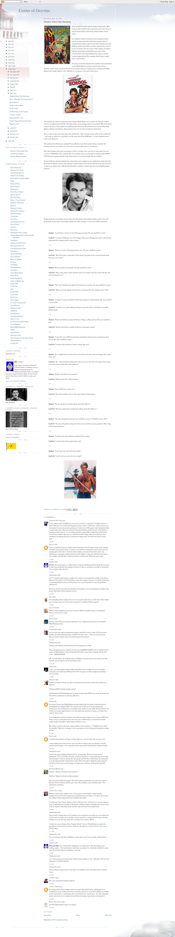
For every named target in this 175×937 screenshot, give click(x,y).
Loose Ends (14, 294)
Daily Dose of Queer (16, 192)
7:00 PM (51, 698)
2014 (10, 44)
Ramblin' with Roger (17, 203)
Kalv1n (51, 544)
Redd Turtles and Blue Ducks (19, 178)
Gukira (12, 330)
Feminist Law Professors (18, 243)
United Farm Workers (17, 154)
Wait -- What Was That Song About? (21, 99)
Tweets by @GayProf (12, 437)
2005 (10, 141)
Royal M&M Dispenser (17, 327)
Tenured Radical (15, 267)
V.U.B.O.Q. (14, 286)
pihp (11, 289)
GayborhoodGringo (16, 316)
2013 (10, 47)
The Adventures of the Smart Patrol (21, 338)
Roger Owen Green (55, 902)
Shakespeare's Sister (16, 170)
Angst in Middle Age (17, 281)
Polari (12, 181)
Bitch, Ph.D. (14, 275)
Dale (50, 597)
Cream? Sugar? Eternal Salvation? (20, 121)
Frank (51, 701)
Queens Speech (15, 194)
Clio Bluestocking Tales (18, 248)
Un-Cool (13, 227)
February (13, 134)
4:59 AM (51, 809)
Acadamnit (14, 240)
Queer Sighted (15, 186)
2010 (10, 57)
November (13, 75)
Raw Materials (15, 313)
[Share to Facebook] (74, 510)
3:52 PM (51, 542)
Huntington (14, 189)
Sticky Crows (14, 319)
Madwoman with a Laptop (18, 232)
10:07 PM (51, 748)
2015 (10, 41)
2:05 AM (51, 788)
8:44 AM (51, 627)
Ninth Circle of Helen (17, 175)
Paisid (51, 736)
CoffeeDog (14, 265)
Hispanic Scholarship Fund (19, 151)
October (13, 78)
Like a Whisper (15, 256)
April (12, 128)
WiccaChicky (14, 224)
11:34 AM (51, 664)
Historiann (13, 230)
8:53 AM (51, 640)
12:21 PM (51, 831)
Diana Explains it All (16, 118)
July (11, 87)
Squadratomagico (16, 213)
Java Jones (13, 219)
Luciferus (52, 878)
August (12, 84)
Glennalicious (15, 332)
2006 (10, 69)
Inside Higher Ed (15, 167)
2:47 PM (51, 853)
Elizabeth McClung (55, 520)
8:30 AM (51, 616)
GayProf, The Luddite (16, 105)
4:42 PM (51, 572)
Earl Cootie (14, 297)
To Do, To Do (14, 108)
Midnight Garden (16, 208)
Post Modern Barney (17, 173)
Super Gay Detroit (16, 278)
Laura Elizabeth (15, 324)
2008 (10, 63)
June (11, 90)
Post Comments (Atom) (60, 920)
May (11, 93)
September (13, 81)
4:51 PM (51, 594)
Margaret (52, 679)
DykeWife (13, 311)
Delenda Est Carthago (17, 211)
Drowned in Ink (15, 335)
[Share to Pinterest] (76, 510)
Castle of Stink (54, 886)
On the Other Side (16, 254)
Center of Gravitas (34, 10)
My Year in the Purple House (19, 321)
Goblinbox (14, 251)
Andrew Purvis (54, 790)
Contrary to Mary (15, 115)
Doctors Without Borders (18, 156)
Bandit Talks (14, 292)
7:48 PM (51, 605)
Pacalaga (13, 262)
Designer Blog (15, 184)
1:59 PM (51, 677)
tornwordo (52, 608)
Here (13, 354)
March (12, 131)
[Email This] (67, 510)
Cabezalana (14, 216)
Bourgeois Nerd (15, 308)
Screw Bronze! (15, 305)
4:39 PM (51, 559)
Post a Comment (48, 912)
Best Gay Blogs (15, 197)
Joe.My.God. (14, 343)
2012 (10, 50)
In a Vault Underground (18, 303)
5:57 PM (51, 908)
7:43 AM (51, 766)
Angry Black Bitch (16, 273)
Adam (51, 666)
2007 (10, 66)
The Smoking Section (17, 222)
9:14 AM (51, 875)
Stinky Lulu (14, 284)
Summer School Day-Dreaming (19, 96)
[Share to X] (72, 510)
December (13, 72)
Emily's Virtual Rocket (17, 200)
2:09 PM (51, 884)
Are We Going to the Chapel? (19, 111)
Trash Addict (14, 300)
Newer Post (47, 915)
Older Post (108, 915)
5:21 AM (51, 864)
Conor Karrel (53, 629)
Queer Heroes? (14, 102)
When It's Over (14, 124)
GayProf (51, 562)
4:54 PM (51, 899)
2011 (10, 53)
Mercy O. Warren (15, 259)
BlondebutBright (54, 769)
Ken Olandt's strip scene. (99, 826)
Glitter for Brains (15, 340)
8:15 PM (51, 733)
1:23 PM (51, 840)
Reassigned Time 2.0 (17, 246)
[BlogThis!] (70, 510)
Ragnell (13, 205)
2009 (10, 60)
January (12, 137)
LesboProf (13, 270)
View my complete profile (16, 381)
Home (78, 915)
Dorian (51, 618)
